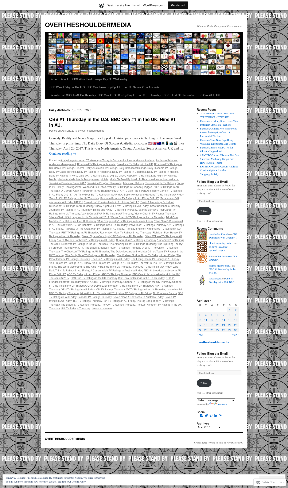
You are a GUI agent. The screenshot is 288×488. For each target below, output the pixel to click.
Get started (178, 5)
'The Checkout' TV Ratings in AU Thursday (85, 251)
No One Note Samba (165, 293)
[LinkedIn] (215, 415)
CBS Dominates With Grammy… (223, 235)
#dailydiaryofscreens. (73, 160)
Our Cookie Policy (76, 481)
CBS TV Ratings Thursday (107, 281)
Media (52, 179)
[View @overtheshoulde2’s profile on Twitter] (206, 415)
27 (217, 330)
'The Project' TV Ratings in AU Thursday (114, 262)
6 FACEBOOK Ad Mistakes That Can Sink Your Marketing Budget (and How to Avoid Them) (219, 158)
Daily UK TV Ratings (90, 175)
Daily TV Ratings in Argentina (94, 171)
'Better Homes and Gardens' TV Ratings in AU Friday (153, 194)
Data (106, 175)
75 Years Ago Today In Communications (109, 160)
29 (229, 330)
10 (199, 320)
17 (199, 325)
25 (205, 330)
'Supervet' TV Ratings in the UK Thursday (84, 243)
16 (235, 320)
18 (205, 325)
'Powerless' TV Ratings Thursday (147, 224)
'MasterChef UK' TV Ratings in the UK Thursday (137, 217)
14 (223, 320)
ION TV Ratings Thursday (110, 289)
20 (217, 325)
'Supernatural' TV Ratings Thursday (136, 240)
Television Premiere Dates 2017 (67, 183)
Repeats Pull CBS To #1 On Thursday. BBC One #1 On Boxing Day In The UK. (98, 95)
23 (235, 325)
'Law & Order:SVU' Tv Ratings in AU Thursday (107, 213)
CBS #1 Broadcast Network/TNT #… (218, 248)
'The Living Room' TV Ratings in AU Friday (155, 259)
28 (223, 330)
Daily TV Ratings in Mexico (162, 171)
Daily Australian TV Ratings (101, 168)
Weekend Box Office (94, 187)
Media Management (87, 179)
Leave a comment (102, 308)
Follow (204, 211)
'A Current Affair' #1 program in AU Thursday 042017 (91, 190)
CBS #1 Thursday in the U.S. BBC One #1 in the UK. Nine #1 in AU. (112, 122)
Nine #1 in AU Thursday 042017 (98, 293)
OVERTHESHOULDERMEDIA (88, 24)
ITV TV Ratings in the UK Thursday (145, 289)
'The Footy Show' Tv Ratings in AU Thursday (90, 255)
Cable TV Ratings (64, 168)
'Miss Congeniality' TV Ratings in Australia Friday (125, 221)
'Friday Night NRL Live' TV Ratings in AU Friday (121, 206)
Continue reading (62, 153)
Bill (211, 256)
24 (199, 330)
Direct (121, 175)
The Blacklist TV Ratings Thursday (80, 304)
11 (205, 320)
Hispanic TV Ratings (138, 175)
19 (211, 325)
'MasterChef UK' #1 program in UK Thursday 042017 (79, 217)
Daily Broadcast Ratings (132, 168)
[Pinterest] (211, 415)
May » (235, 334)
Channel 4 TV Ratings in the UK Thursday (147, 281)
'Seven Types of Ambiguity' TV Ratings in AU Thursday (112, 236)
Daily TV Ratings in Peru (63, 175)
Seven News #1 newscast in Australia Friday (138, 297)
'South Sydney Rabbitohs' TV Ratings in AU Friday (85, 240)
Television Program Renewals (104, 183)
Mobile (104, 179)
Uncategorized (73, 187)
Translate (222, 404)
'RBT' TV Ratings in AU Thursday (79, 232)
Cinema (80, 168)
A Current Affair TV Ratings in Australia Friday (116, 270)
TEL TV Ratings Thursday (87, 300)
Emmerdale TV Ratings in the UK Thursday (128, 285)
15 (229, 320)
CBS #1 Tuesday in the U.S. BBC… (223, 280)
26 (211, 330)
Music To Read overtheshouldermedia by (154, 179)
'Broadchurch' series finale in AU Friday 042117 (111, 202)
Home (53, 79)
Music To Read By (120, 179)
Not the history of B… (220, 265)
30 (235, 330)
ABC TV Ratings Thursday (116, 274)
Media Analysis (66, 179)
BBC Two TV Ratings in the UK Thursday (141, 278)
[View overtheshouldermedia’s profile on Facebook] (201, 415)
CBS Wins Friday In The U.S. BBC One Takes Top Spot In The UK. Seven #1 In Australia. (105, 87)
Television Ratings (133, 183)
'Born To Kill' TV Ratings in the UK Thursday (74, 198)
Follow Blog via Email (212, 181)
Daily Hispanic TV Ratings (162, 168)
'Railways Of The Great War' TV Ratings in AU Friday (94, 228)
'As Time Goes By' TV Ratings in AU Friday (98, 194)
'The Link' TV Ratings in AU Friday (110, 259)
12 (211, 320)
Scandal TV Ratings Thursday (95, 297)
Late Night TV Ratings (163, 175)
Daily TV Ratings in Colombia (129, 171)
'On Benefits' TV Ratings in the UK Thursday (102, 224)
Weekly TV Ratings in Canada (124, 187)
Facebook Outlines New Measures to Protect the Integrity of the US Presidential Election (218, 132)
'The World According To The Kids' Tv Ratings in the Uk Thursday (94, 266)
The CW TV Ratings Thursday (118, 304)
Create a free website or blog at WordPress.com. (218, 442)
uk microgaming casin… (221, 243)
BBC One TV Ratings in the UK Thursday (94, 278)
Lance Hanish (175, 289)
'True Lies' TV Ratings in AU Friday (151, 266)
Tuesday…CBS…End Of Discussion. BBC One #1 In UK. (186, 95)
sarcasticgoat (215, 278)
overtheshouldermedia (213, 342)
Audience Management (62, 164)
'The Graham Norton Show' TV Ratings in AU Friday (146, 255)
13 (217, 320)
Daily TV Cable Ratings (62, 171)
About (64, 79)
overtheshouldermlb (92, 130)
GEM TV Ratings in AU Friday (77, 289)
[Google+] (220, 415)
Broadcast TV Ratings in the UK (135, 164)
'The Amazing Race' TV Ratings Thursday (132, 243)
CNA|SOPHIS (95, 285)
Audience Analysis (144, 160)
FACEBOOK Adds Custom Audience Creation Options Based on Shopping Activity (219, 170)
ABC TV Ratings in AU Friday (83, 274)
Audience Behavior (167, 160)
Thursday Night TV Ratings (160, 183)
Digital (113, 175)
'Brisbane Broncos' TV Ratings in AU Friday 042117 (129, 198)
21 (223, 325)
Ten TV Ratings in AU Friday (119, 300)
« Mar (200, 334)
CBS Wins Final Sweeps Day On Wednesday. (100, 79)
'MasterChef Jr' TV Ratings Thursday (155, 213)
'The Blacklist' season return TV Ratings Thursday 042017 (118, 247)
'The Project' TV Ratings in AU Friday (70, 262)
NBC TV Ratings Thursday (64, 293)
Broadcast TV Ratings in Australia (96, 164)
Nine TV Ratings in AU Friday (135, 293)
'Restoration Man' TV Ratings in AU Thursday (125, 232)
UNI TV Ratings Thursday (75, 308)
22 (229, 325)
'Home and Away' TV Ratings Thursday (115, 209)
